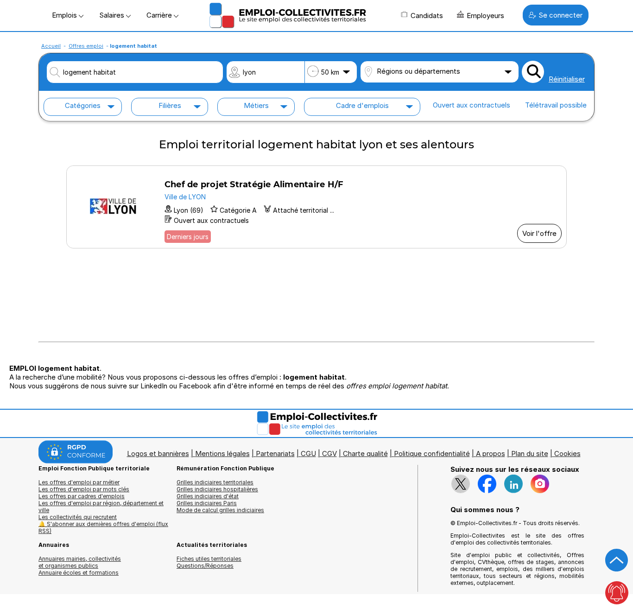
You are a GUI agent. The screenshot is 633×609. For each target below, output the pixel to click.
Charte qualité (365, 453)
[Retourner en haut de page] (616, 560)
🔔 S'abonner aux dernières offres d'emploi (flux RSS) (103, 527)
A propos (490, 453)
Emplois (65, 15)
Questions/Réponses (205, 565)
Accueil (51, 46)
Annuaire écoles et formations (78, 572)
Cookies (567, 453)
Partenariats (275, 453)
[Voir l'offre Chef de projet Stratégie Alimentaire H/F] (316, 207)
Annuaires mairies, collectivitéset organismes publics (79, 562)
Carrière (160, 15)
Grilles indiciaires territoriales (215, 482)
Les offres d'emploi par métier (79, 482)
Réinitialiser (567, 79)
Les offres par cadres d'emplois (81, 496)
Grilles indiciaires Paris (207, 503)
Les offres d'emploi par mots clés (83, 489)
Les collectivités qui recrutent (77, 517)
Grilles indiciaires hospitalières (217, 489)
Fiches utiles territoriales (209, 558)
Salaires (112, 15)
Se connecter (560, 15)
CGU (308, 453)
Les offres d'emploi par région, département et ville (101, 507)
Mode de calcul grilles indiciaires (220, 510)
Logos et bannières (158, 453)
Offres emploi (86, 46)
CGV (329, 453)
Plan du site (529, 453)
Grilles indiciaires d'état (208, 496)
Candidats (427, 15)
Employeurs (485, 15)
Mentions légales (222, 453)
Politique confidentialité (432, 453)
